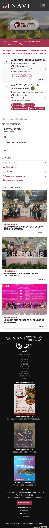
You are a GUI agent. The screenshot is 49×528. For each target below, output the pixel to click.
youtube (25, 513)
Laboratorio (24, 376)
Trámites (24, 357)
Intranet (24, 378)
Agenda (24, 371)
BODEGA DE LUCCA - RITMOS (24, 452)
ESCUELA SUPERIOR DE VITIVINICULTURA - (24, 419)
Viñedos (24, 364)
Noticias (24, 369)
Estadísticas (24, 366)
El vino (24, 359)
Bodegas (24, 362)
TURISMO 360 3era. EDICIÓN (24, 485)
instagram (25, 516)
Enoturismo (24, 373)
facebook (25, 511)
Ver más (41, 79)
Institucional (24, 354)
